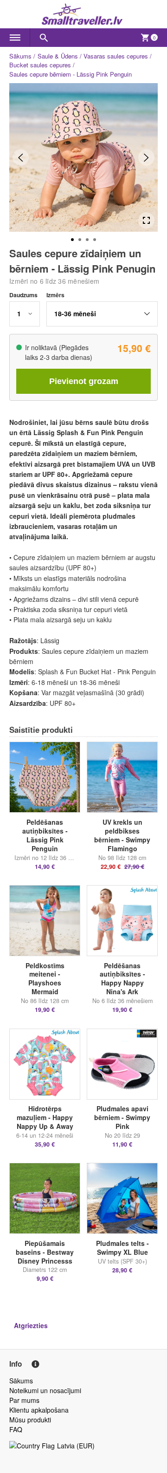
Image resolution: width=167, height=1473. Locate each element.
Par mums (24, 1400)
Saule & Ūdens (58, 56)
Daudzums (23, 295)
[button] (24, 313)
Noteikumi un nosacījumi (45, 1390)
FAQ (15, 1429)
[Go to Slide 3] (87, 239)
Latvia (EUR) (76, 1445)
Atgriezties (31, 1325)
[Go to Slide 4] (94, 239)
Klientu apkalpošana (39, 1409)
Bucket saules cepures (40, 64)
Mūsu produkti (30, 1419)
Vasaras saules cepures (116, 56)
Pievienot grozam (83, 381)
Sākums (20, 56)
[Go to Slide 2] (79, 239)
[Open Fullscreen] (146, 220)
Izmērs (55, 295)
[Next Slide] (146, 158)
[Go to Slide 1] (72, 239)
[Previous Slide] (21, 158)
